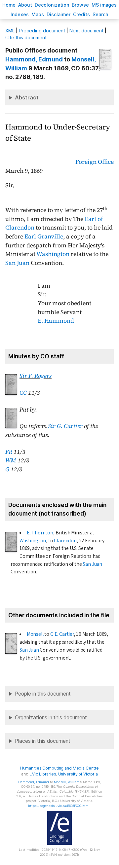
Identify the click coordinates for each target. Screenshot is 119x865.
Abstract (27, 97)
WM (10, 460)
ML (10, 30)
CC (23, 393)
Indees (20, 14)
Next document (86, 30)
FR (8, 452)
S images (104, 5)
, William (66, 782)
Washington (52, 254)
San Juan (17, 263)
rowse (80, 5)
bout (25, 5)
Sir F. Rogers (36, 376)
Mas (37, 14)
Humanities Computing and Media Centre (59, 768)
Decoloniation (52, 5)
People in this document (43, 694)
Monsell (35, 634)
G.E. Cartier (62, 634)
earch (100, 14)
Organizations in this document (51, 717)
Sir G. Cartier (65, 426)
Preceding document (42, 30)
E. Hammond (56, 321)
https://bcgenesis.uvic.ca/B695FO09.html (59, 806)
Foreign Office (94, 162)
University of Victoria (78, 774)
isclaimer (58, 14)
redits (81, 14)
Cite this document (26, 37)
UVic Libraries (42, 774)
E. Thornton (40, 532)
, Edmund (34, 59)
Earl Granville (43, 236)
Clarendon (65, 540)
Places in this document (42, 741)
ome (9, 5)
